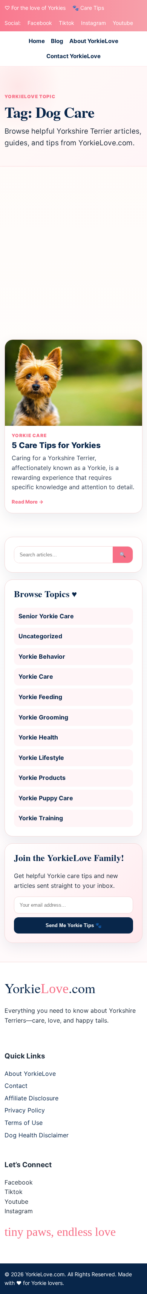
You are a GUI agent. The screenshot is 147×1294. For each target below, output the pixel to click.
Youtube (123, 23)
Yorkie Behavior (41, 656)
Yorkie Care (35, 676)
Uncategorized (40, 636)
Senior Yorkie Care (46, 616)
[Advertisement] (73, 253)
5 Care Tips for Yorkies (56, 445)
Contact (16, 1085)
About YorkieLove (93, 41)
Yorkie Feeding (40, 697)
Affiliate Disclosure (31, 1098)
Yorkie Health (38, 737)
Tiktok (66, 23)
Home (37, 41)
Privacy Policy (25, 1110)
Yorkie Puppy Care (45, 798)
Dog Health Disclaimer (37, 1135)
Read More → (27, 502)
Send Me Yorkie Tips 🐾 (74, 925)
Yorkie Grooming (43, 717)
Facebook (40, 23)
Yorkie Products (42, 777)
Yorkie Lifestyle (41, 757)
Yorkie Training (40, 818)
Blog (57, 41)
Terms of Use (24, 1122)
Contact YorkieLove (73, 56)
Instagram (93, 23)
